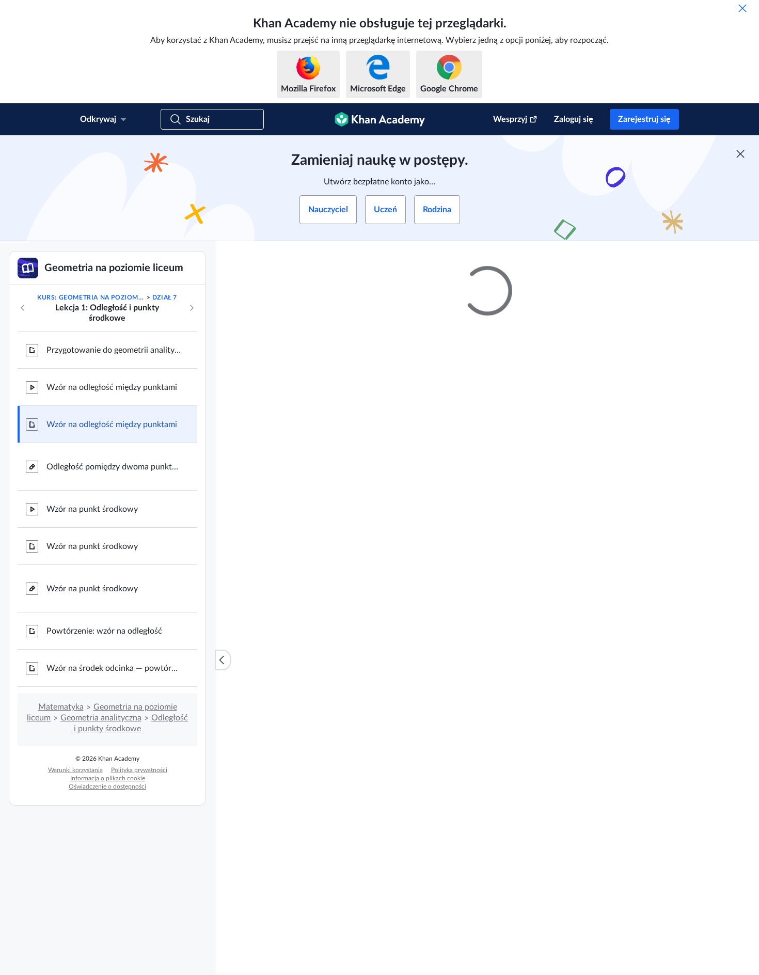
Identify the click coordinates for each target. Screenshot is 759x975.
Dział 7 (164, 297)
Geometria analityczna (100, 718)
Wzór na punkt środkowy (92, 509)
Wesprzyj (510, 119)
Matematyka (61, 707)
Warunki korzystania (75, 770)
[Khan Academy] (380, 119)
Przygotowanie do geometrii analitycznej (113, 350)
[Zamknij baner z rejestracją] (740, 154)
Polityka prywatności (139, 770)
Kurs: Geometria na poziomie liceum (91, 297)
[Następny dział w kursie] (191, 308)
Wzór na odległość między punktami (111, 387)
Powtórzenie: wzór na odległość (104, 631)
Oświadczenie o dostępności (107, 786)
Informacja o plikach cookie (107, 778)
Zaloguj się (573, 119)
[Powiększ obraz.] (487, 607)
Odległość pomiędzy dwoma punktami (113, 467)
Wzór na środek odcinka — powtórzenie (113, 668)
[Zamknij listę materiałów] (223, 660)
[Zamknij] (742, 8)
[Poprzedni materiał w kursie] (23, 308)
